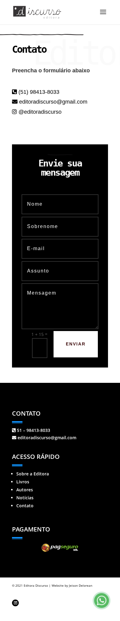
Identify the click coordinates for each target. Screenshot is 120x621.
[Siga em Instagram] (15, 603)
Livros (22, 482)
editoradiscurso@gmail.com (52, 102)
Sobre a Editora (32, 474)
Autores (24, 490)
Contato (25, 506)
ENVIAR (76, 343)
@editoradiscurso (40, 112)
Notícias (25, 498)
